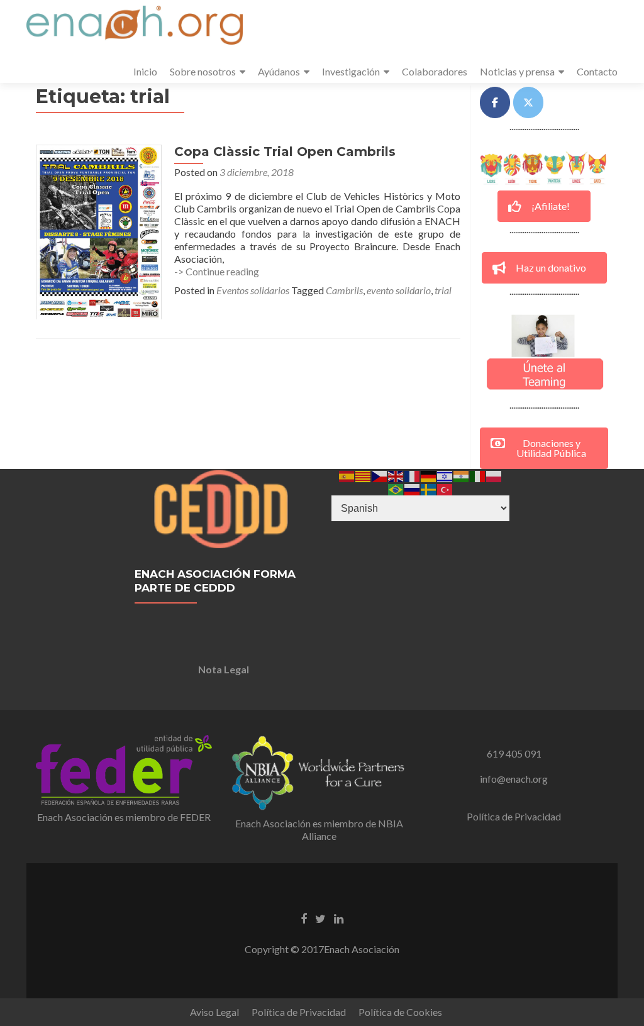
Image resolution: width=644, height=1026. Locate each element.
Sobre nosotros (203, 71)
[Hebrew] (445, 475)
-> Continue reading (216, 271)
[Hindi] (461, 475)
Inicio (145, 71)
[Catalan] (363, 475)
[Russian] (412, 488)
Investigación (351, 71)
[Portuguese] (396, 488)
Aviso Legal (214, 1012)
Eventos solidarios (252, 290)
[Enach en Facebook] (495, 102)
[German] (429, 475)
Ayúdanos (279, 71)
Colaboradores (434, 71)
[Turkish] (445, 488)
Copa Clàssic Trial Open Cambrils (285, 151)
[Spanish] (347, 475)
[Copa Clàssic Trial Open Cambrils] (99, 230)
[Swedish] (429, 488)
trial (443, 290)
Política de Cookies (400, 1012)
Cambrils (344, 290)
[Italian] (478, 475)
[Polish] (494, 475)
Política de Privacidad (514, 816)
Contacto (597, 71)
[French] (412, 475)
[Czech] (380, 475)
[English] (396, 475)
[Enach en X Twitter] (528, 102)
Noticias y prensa (517, 71)
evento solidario (399, 290)
